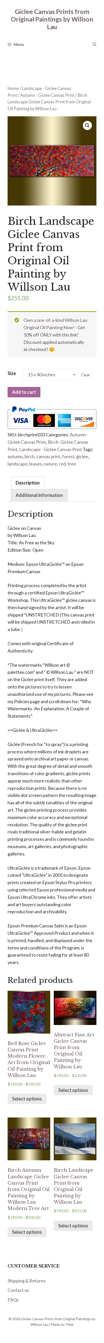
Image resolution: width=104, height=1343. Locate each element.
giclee (82, 456)
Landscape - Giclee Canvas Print (50, 449)
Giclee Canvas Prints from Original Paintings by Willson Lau (52, 19)
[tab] (27, 483)
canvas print (48, 456)
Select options (27, 1099)
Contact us (18, 1290)
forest (68, 456)
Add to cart (24, 392)
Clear (85, 374)
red (62, 464)
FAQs (13, 1299)
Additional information (39, 495)
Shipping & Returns (26, 1280)
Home (13, 88)
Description (28, 483)
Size (12, 373)
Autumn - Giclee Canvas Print (47, 95)
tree (71, 464)
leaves (35, 464)
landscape (18, 464)
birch (29, 456)
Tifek (69, 1324)
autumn (15, 456)
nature (50, 464)
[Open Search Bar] (94, 44)
